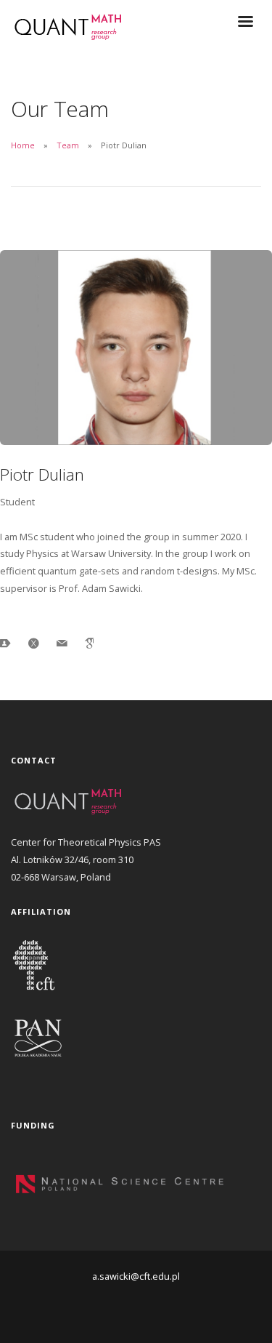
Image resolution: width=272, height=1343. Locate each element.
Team (68, 145)
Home (23, 145)
